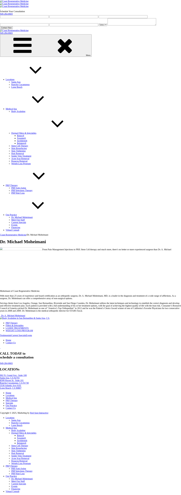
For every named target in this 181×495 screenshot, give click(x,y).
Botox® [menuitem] (20, 435)
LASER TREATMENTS (17, 328)
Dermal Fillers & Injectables (23, 133)
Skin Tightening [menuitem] (18, 451)
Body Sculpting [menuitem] (18, 430)
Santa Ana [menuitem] (16, 420)
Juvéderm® (22, 141)
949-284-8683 (6, 14)
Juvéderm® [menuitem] (22, 440)
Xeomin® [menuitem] (21, 438)
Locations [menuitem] (10, 417)
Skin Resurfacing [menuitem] (19, 448)
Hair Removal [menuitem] (17, 453)
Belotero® (21, 143)
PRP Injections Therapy (22, 190)
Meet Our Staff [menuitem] (18, 481)
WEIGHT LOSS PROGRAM (19, 330)
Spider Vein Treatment (21, 156)
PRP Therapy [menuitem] (12, 466)
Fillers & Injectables (14, 325)
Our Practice (11, 215)
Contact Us (11, 342)
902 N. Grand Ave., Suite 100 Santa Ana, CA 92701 (13, 376)
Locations (10, 79)
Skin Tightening (18, 151)
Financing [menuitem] (15, 489)
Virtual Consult (12, 230)
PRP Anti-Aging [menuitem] (18, 468)
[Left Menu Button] (14, 1)
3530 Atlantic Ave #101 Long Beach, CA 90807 (10, 386)
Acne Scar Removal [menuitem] (20, 458)
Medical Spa (11, 109)
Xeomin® (21, 138)
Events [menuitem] (14, 486)
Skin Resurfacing (19, 148)
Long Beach (16, 87)
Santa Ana (16, 82)
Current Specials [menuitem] (18, 484)
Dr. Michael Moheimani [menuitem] (22, 478)
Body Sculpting (18, 111)
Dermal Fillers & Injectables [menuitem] (23, 433)
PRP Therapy (12, 185)
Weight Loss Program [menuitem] (21, 463)
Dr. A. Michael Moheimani (13, 315)
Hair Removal (17, 153)
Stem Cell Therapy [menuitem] (19, 445)
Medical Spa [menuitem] (11, 428)
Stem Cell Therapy (19, 146)
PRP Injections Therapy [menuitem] (22, 471)
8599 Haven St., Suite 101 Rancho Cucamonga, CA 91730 (14, 381)
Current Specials (18, 222)
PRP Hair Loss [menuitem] (18, 473)
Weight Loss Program (21, 163)
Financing (15, 227)
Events (14, 225)
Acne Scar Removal (20, 158)
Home (8, 340)
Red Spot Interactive (39, 413)
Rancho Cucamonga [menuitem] (20, 423)
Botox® (20, 135)
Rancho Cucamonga (20, 84)
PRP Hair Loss (18, 193)
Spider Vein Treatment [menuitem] (21, 456)
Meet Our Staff (18, 220)
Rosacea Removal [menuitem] (19, 461)
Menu (88, 55)
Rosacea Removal (19, 161)
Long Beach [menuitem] (16, 425)
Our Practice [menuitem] (11, 476)
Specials (9, 403)
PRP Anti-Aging (18, 188)
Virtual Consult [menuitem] (12, 491)
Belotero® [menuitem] (21, 443)
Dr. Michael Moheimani (22, 217)
